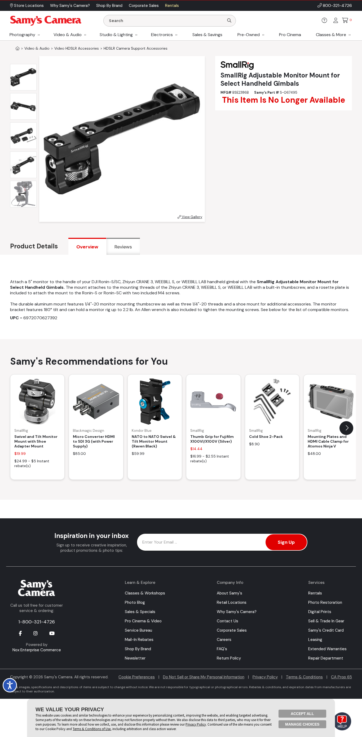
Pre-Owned (248, 34)
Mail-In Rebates (139, 639)
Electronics (162, 34)
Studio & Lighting (116, 34)
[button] (346, 428)
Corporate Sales (232, 630)
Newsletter (135, 658)
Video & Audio (68, 34)
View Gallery (191, 217)
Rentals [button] (172, 5)
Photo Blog (135, 602)
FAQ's (222, 649)
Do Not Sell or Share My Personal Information (203, 677)
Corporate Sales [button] (144, 5)
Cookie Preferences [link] (136, 677)
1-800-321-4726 (36, 622)
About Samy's (229, 593)
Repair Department (325, 658)
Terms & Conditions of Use (92, 729)
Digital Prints (319, 611)
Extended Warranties (327, 649)
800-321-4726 (337, 5)
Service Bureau (138, 630)
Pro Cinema (290, 34)
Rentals (315, 593)
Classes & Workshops (145, 593)
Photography (22, 34)
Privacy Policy (265, 677)
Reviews (123, 247)
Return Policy (229, 658)
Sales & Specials (140, 611)
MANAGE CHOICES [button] (302, 724)
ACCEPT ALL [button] (302, 714)
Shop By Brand (138, 649)
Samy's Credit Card (326, 630)
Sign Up (286, 542)
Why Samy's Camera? (237, 611)
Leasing (315, 639)
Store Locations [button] (28, 5)
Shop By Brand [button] (109, 5)
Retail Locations (231, 602)
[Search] (229, 20)
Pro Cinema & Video (143, 621)
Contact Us (227, 621)
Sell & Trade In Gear (326, 621)
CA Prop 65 (341, 677)
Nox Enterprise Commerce (36, 650)
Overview (87, 247)
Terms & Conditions (304, 677)
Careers (224, 639)
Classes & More (331, 34)
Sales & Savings (207, 34)
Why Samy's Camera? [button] (70, 5)
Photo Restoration (325, 602)
